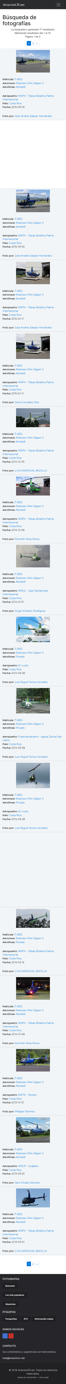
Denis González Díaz (27, 402)
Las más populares (14, 1295)
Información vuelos (44, 1319)
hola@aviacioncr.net (14, 1358)
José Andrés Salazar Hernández (33, 116)
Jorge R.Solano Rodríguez (30, 610)
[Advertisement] (33, 155)
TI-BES (18, 79)
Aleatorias (10, 1304)
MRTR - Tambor (27, 1094)
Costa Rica (15, 103)
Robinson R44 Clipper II (30, 83)
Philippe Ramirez (25, 1111)
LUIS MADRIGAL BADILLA (31, 470)
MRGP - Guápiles (28, 1166)
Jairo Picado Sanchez (27, 1182)
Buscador (10, 1286)
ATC (26, 1319)
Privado (20, 656)
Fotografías (11, 1319)
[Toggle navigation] (58, 4)
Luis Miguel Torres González (31, 682)
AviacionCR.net (14, 4)
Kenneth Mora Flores (27, 539)
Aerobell (20, 86)
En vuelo (23, 665)
